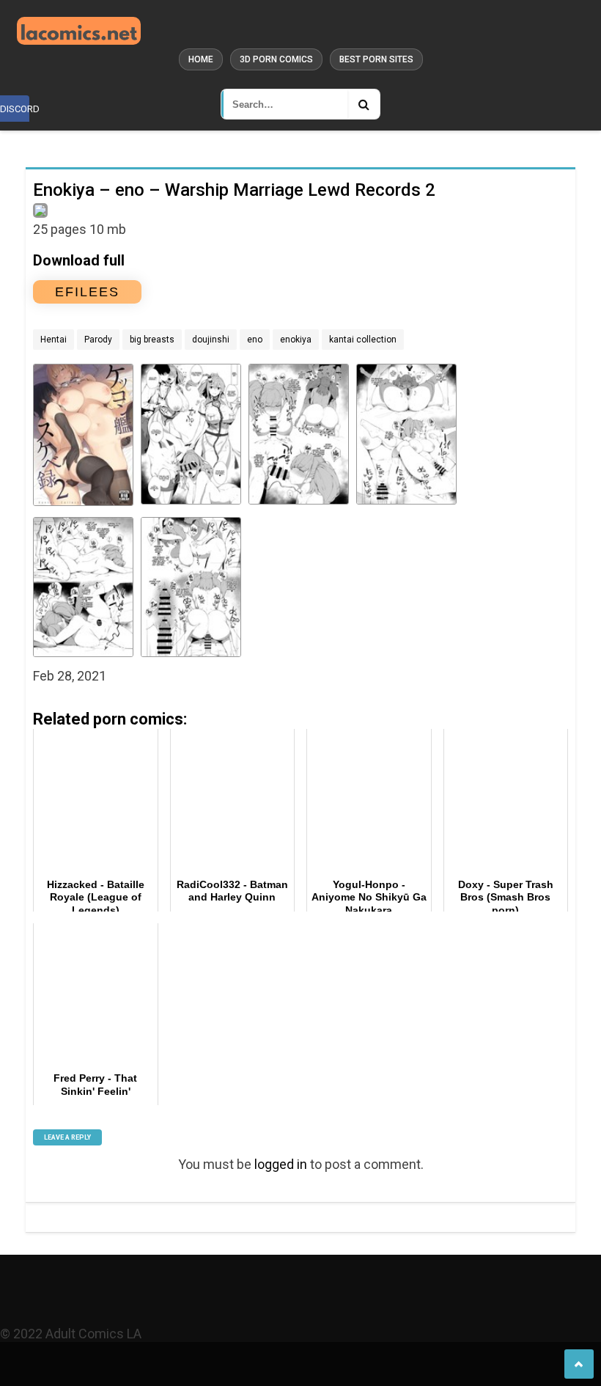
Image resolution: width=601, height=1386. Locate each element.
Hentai (53, 339)
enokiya (295, 339)
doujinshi (210, 339)
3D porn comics (276, 59)
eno (254, 339)
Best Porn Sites (376, 59)
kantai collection (363, 339)
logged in (280, 1164)
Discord (14, 108)
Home (200, 59)
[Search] (363, 104)
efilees (87, 292)
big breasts (152, 339)
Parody (98, 339)
